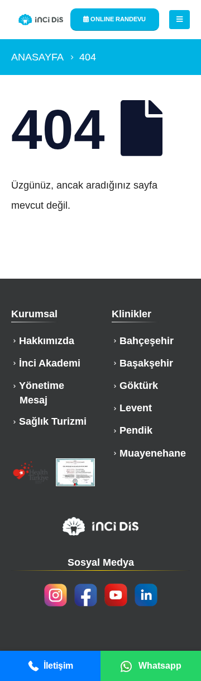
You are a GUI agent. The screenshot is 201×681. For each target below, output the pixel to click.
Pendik (135, 430)
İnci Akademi (49, 363)
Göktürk (138, 385)
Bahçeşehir (146, 340)
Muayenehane (152, 453)
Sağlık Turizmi (53, 421)
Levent (135, 408)
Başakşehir (146, 363)
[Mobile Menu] (179, 19)
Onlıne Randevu (117, 19)
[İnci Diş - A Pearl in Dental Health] (40, 19)
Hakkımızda (46, 340)
